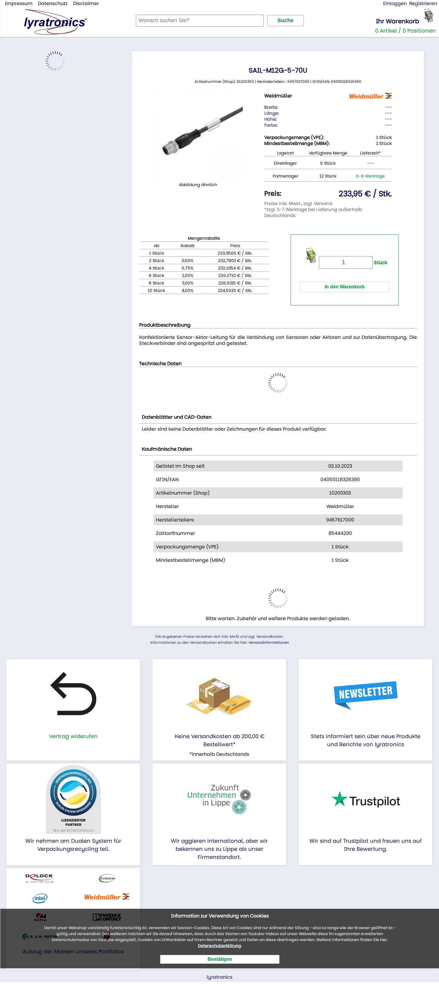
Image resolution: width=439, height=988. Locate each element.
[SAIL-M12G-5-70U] (198, 136)
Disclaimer (86, 3)
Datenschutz (52, 3)
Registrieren (423, 3)
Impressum (19, 3)
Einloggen (395, 3)
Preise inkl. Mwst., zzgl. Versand (298, 203)
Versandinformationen (268, 642)
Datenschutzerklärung (219, 946)
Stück (380, 262)
